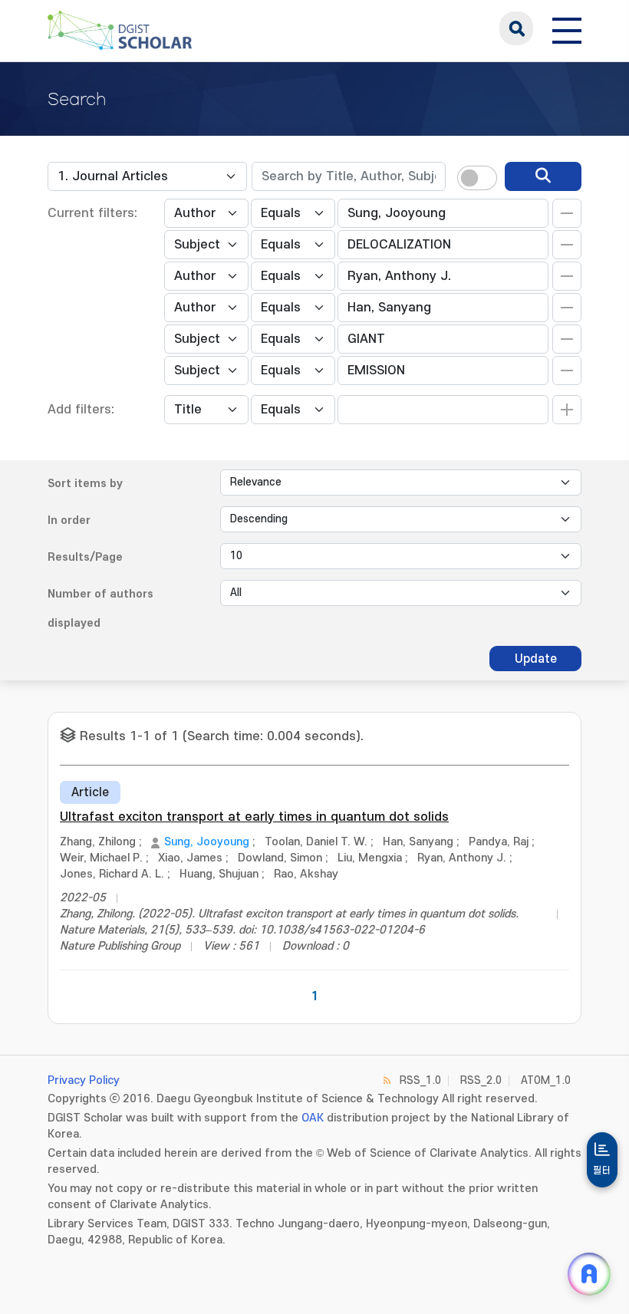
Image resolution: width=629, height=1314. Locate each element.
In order (69, 520)
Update (536, 659)
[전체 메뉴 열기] (566, 28)
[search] (543, 176)
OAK (312, 1118)
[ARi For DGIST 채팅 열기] (589, 1274)
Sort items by (85, 483)
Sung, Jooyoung (206, 841)
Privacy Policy (84, 1080)
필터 (602, 1170)
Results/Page (85, 557)
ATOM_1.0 (546, 1080)
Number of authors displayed (100, 609)
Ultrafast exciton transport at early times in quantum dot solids (254, 817)
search (516, 28)
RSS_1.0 (420, 1080)
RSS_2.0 (481, 1080)
